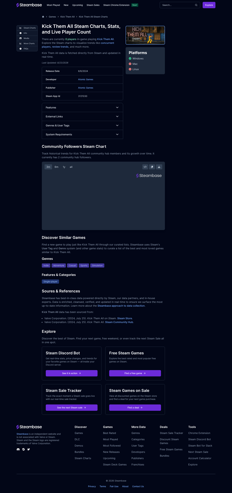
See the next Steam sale (69, 407)
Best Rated (109, 433)
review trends (60, 46)
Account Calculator (199, 458)
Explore (209, 5)
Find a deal (133, 407)
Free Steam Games (171, 449)
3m (48, 166)
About (125, 486)
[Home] (43, 16)
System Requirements (59, 134)
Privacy (92, 486)
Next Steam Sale (198, 451)
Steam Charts (83, 458)
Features (51, 107)
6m (56, 166)
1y (64, 166)
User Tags (137, 445)
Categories (138, 439)
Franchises (137, 464)
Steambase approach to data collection (121, 305)
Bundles (79, 451)
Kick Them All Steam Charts (93, 16)
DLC (77, 439)
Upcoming (77, 5)
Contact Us (138, 486)
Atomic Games (85, 79)
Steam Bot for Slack (200, 445)
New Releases (111, 451)
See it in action (69, 373)
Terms (103, 486)
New (66, 5)
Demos (79, 445)
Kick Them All (67, 16)
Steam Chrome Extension (116, 5)
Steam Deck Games (115, 464)
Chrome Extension (199, 433)
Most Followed (112, 445)
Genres (135, 433)
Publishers (137, 458)
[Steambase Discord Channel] (18, 449)
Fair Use (114, 486)
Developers (138, 451)
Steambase (22, 433)
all (71, 166)
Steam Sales (93, 5)
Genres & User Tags (57, 125)
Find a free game (133, 373)
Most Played (53, 5)
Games (52, 16)
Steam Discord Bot (199, 439)
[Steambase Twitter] (28, 449)
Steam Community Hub (119, 322)
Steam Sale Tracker (171, 433)
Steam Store (124, 318)
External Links (54, 116)
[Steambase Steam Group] (23, 449)
